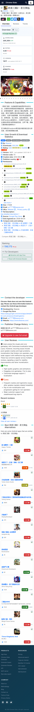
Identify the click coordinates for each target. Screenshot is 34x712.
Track (16, 30)
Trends (25, 24)
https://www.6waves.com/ (19, 320)
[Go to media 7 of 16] (13, 98)
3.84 (18, 148)
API (2, 668)
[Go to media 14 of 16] (29, 98)
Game (12, 11)
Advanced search (23, 657)
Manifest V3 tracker (24, 663)
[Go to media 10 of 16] (20, 98)
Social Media (25, 140)
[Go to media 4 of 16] (7, 98)
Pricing (20, 654)
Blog (2, 689)
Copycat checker (23, 660)
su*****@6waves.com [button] (16, 207)
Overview (6, 24)
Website (11, 209)
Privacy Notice (5, 698)
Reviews (16, 24)
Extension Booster (6, 665)
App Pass (4, 654)
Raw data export (6, 674)
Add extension (22, 669)
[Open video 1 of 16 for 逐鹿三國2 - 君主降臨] (16, 86)
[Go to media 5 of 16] (9, 98)
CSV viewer (21, 666)
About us (4, 683)
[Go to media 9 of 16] (18, 98)
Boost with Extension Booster (18, 259)
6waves (5, 11)
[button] (2, 2)
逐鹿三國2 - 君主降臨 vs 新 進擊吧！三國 (18, 223)
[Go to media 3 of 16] (4, 98)
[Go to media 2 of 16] (2, 98)
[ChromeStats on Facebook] (7, 702)
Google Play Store (9, 33)
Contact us (4, 692)
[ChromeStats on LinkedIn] (3, 702)
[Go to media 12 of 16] (25, 98)
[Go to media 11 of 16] (23, 98)
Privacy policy (22, 209)
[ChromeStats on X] (11, 702)
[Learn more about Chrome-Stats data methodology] (24, 216)
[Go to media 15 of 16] (32, 98)
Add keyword (22, 672)
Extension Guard (6, 662)
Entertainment (16, 140)
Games (8, 140)
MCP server (4, 671)
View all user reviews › (9, 421)
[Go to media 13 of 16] (27, 98)
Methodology (5, 686)
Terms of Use (5, 695)
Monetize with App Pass (17, 255)
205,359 (15, 145)
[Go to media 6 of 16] (11, 98)
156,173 (10, 246)
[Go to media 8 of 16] (16, 98)
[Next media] (31, 86)
